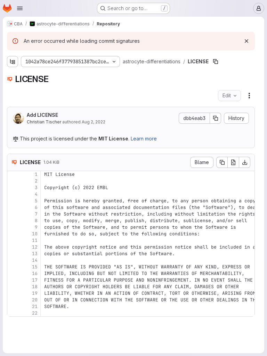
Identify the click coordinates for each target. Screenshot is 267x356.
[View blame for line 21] (13, 306)
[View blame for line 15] (13, 267)
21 (35, 306)
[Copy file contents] (221, 162)
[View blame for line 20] (13, 300)
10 (35, 234)
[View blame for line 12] (13, 247)
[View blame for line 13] (13, 253)
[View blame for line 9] (13, 227)
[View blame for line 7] (13, 214)
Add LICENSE (42, 115)
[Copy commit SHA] (215, 118)
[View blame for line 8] (13, 220)
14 (35, 260)
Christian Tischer (44, 121)
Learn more (144, 138)
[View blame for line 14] (13, 260)
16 (35, 273)
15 (35, 267)
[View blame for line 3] (13, 187)
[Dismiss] (246, 41)
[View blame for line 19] (13, 293)
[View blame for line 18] (13, 286)
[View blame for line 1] (13, 174)
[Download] (244, 162)
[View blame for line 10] (13, 233)
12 (35, 247)
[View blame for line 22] (13, 313)
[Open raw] (233, 162)
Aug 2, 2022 (93, 121)
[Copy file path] (215, 61)
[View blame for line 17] (13, 280)
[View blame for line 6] (13, 207)
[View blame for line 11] (13, 240)
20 (35, 300)
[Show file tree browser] (12, 61)
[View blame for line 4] (13, 194)
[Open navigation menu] (19, 8)
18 (35, 287)
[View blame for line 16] (13, 273)
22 (35, 313)
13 (35, 254)
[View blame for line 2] (13, 181)
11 (35, 240)
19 (35, 293)
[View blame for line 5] (13, 200)
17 (35, 280)
